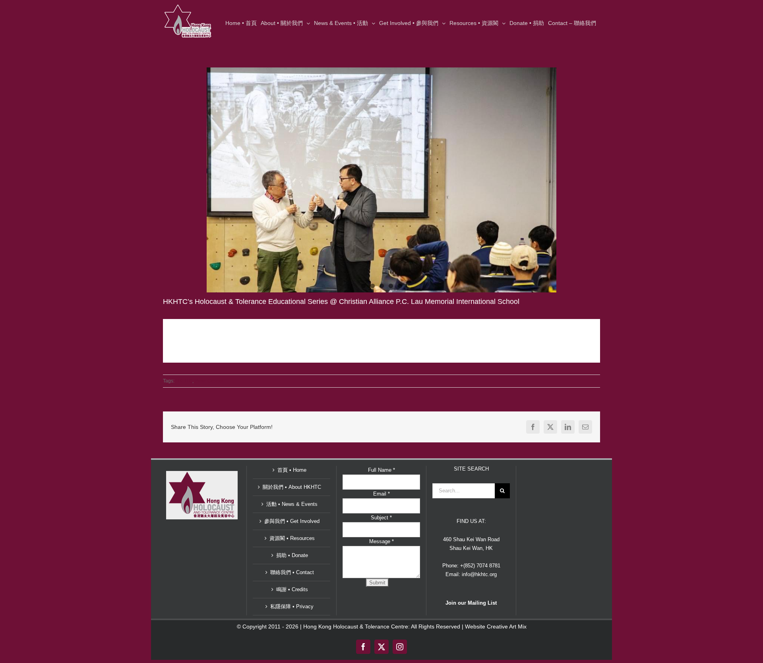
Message (381, 541)
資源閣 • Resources (292, 538)
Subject (381, 518)
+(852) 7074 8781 (480, 566)
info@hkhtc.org (479, 574)
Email (381, 494)
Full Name (381, 470)
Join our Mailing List (471, 603)
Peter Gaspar (209, 381)
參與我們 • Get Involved (292, 521)
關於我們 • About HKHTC (292, 487)
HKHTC (184, 381)
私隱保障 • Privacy (292, 606)
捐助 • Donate (292, 555)
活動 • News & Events (292, 504)
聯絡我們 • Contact (292, 572)
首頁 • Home (291, 470)
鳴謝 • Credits (292, 589)
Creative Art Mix (507, 626)
